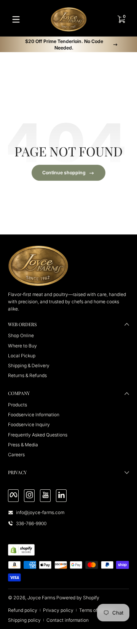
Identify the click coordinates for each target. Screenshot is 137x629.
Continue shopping (64, 172)
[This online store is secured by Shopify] (21, 550)
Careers (16, 454)
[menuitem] (68, 335)
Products (17, 405)
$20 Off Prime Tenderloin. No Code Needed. (64, 44)
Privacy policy (58, 610)
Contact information (67, 620)
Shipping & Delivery (28, 365)
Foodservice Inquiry (29, 424)
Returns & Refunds (27, 375)
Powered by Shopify (77, 597)
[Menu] (16, 19)
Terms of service (96, 610)
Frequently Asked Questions (37, 435)
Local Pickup (21, 355)
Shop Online (21, 335)
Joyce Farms (41, 597)
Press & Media (23, 444)
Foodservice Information (33, 414)
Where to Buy (22, 346)
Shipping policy (24, 620)
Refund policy (22, 610)
